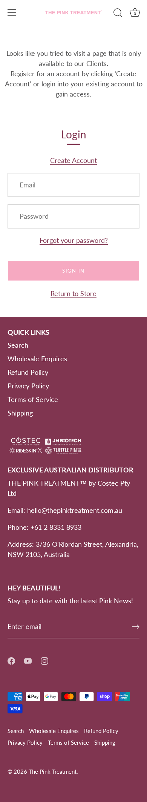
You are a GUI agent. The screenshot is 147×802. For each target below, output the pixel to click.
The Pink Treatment (53, 771)
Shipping (20, 413)
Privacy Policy (28, 386)
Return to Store (73, 293)
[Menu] (12, 13)
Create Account (73, 160)
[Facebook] (11, 660)
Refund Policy (28, 372)
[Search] (118, 14)
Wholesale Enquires (37, 358)
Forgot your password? (74, 240)
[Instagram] (44, 660)
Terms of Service (33, 399)
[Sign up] (135, 626)
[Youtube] (28, 660)
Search (18, 345)
